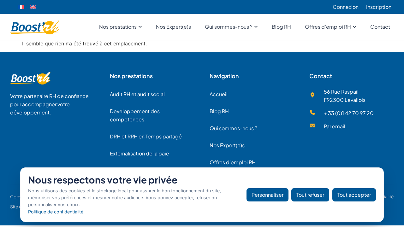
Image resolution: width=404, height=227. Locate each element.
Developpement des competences (135, 115)
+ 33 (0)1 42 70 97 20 (349, 113)
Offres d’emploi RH (233, 162)
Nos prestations (131, 75)
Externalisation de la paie (139, 153)
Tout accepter (354, 194)
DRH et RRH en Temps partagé (146, 136)
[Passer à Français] (21, 7)
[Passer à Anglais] (33, 7)
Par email (334, 126)
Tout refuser (310, 194)
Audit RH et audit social (137, 94)
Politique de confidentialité (55, 211)
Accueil (219, 94)
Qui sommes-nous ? (233, 128)
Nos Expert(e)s (227, 145)
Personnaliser (267, 194)
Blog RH (219, 111)
